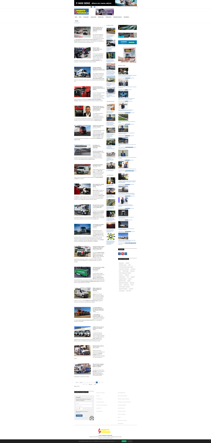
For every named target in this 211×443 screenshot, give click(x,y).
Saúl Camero (130, 101)
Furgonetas (127, 274)
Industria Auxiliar (117, 17)
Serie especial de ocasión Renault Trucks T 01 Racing (98, 185)
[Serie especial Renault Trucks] (82, 189)
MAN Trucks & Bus (122, 280)
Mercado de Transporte (100, 392)
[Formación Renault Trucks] (82, 52)
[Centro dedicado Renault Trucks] (82, 32)
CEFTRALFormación (122, 265)
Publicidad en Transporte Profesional (124, 401)
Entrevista (127, 160)
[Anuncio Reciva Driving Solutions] (127, 27)
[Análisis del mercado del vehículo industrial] (82, 130)
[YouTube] (122, 253)
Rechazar (130, 441)
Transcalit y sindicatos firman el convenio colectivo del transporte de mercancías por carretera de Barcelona (110, 123)
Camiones (127, 263)
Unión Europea (121, 290)
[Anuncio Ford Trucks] (105, 3)
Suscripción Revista (121, 408)
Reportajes (100, 17)
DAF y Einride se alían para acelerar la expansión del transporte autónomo (110, 95)
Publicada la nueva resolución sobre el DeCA (109, 185)
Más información (118, 441)
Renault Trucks (126, 284)
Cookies (119, 417)
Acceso (85, 7)
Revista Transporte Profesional (101, 405)
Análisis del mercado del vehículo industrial (98, 126)
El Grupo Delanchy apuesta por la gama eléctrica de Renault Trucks (99, 68)
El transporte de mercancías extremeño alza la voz (127, 168)
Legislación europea (122, 278)
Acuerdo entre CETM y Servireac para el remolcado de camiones (127, 87)
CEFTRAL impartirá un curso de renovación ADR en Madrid (110, 112)
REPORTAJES (77, 225)
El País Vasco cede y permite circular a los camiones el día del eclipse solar (110, 231)
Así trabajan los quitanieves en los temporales (97, 146)
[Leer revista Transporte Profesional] (127, 54)
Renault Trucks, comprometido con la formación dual (97, 49)
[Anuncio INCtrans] (116, 12)
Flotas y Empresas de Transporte (81, 146)
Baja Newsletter (120, 423)
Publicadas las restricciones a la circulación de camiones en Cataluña (126, 133)
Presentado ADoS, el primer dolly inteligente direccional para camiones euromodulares (110, 37)
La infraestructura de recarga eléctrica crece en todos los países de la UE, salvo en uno (110, 219)
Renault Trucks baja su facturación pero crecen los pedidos (99, 88)
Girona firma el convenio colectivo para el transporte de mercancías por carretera (110, 49)
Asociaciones (121, 263)
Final (95, 384)
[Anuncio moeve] (127, 42)
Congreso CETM (99, 411)
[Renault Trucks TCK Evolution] (82, 91)
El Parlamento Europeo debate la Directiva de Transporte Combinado (126, 229)
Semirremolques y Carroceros (124, 286)
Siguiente (90, 384)
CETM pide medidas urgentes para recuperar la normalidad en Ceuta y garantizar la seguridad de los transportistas (110, 72)
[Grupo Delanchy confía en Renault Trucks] (82, 72)
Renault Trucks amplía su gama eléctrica (98, 346)
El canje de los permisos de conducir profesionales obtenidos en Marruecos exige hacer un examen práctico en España (127, 181)
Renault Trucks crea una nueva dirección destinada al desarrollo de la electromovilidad (98, 108)
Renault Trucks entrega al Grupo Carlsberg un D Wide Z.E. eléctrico (98, 365)
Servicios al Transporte (123, 288)
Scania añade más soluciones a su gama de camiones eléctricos (126, 218)
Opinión (76, 20)
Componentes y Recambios (124, 269)
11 (102, 382)
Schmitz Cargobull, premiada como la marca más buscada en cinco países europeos (126, 241)
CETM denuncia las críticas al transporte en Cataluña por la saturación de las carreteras (110, 135)
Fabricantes (108, 17)
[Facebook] (119, 253)
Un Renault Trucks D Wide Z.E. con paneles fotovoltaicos (98, 268)
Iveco (128, 276)
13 (86, 384)
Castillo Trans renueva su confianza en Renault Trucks (98, 328)
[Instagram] (125, 253)
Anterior (81, 382)
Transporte (131, 288)
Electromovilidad (125, 270)
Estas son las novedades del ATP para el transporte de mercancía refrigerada (110, 84)
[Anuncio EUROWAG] (127, 35)
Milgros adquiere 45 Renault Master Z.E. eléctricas (97, 289)
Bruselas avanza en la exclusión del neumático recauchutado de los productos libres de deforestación (110, 242)
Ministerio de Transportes (123, 282)
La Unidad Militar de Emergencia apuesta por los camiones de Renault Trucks (98, 309)
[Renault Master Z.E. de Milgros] (82, 292)
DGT (120, 270)
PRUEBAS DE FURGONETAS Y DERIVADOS (81, 165)
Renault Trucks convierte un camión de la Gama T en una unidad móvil (98, 206)
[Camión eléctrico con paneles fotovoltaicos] (82, 272)
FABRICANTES (77, 126)
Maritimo (129, 280)
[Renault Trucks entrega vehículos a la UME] (82, 312)
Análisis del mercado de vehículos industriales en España (126, 122)
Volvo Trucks (128, 290)
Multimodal (126, 17)
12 (83, 384)
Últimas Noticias (99, 398)
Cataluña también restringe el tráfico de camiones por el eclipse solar (110, 196)
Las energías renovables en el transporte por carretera (98, 226)
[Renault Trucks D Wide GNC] (82, 251)
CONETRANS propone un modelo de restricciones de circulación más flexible (110, 147)
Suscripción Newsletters (122, 405)
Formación (121, 274)
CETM (80, 17)
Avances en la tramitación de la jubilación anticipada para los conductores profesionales (127, 76)
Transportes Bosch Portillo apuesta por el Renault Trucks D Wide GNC (98, 248)
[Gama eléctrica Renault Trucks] (82, 350)
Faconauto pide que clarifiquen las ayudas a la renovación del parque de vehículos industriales (126, 194)
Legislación (93, 17)
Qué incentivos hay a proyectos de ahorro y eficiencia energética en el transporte (110, 61)
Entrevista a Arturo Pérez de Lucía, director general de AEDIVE (127, 158)
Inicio (76, 17)
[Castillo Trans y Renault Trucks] (82, 331)
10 (99, 382)
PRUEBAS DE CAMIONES (129, 147)
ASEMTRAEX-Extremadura (130, 170)
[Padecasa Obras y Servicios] (82, 150)
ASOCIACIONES (128, 112)
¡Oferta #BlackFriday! (121, 392)
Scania (132, 284)
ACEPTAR (124, 441)
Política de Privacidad (121, 414)
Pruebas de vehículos (100, 401)
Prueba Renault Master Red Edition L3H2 (98, 165)
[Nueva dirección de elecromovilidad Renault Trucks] (82, 111)
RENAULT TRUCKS (78, 28)
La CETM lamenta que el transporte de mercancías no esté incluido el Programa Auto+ (110, 159)
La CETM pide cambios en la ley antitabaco (110, 170)
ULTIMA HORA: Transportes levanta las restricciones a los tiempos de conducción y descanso (125, 205)
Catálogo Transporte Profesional (123, 398)
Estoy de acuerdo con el (82, 412)
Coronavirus (133, 269)
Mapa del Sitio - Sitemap (122, 420)
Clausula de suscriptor (122, 411)
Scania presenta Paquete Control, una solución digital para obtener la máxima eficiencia (126, 99)
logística (129, 278)
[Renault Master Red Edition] (82, 169)
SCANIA (127, 101)
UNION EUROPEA (128, 231)
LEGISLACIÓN (127, 135)
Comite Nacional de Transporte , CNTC (126, 267)
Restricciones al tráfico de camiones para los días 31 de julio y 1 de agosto (110, 208)
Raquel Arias (132, 78)
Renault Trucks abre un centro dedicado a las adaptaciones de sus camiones (98, 29)
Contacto (88, 7)
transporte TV (98, 408)
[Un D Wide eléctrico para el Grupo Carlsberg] (82, 368)
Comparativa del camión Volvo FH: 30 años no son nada (127, 145)
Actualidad (85, 17)
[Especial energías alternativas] (82, 229)
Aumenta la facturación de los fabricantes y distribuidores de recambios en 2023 (125, 110)
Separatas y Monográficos (122, 395)
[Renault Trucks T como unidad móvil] (82, 209)
